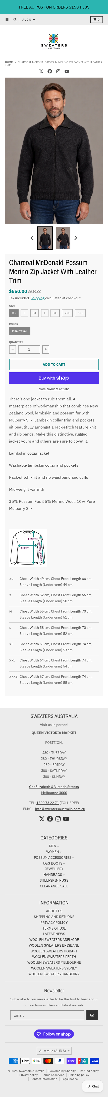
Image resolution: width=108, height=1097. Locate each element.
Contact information (44, 1079)
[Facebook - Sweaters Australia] (49, 71)
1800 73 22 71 (47, 803)
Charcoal (19, 331)
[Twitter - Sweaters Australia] (41, 71)
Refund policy (89, 1071)
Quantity (16, 342)
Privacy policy (28, 1075)
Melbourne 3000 (54, 792)
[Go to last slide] (32, 238)
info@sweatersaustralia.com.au (60, 809)
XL (55, 313)
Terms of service (53, 1075)
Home (9, 62)
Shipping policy (79, 1075)
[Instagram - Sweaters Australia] (58, 71)
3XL (80, 313)
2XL (67, 313)
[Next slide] (75, 238)
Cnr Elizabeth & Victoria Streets (54, 786)
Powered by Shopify (62, 1071)
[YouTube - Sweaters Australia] (67, 71)
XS (14, 313)
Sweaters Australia (31, 1071)
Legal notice (70, 1079)
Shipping (37, 298)
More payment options (54, 389)
